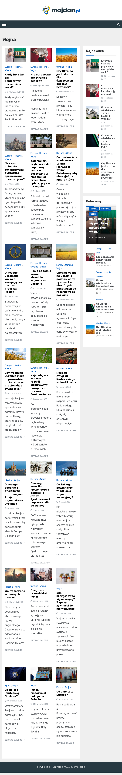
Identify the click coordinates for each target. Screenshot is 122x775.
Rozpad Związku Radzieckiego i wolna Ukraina (66, 377)
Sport (8, 685)
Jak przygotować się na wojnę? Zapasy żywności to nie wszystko (65, 600)
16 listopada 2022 (106, 265)
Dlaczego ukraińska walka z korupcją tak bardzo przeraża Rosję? (13, 282)
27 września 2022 (106, 336)
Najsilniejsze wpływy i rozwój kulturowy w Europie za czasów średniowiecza (40, 385)
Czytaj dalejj (14, 126)
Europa (8, 67)
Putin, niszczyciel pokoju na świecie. (38, 694)
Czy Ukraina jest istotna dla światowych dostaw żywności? (64, 79)
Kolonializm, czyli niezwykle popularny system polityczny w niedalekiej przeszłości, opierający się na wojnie (40, 173)
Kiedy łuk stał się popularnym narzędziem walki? (14, 81)
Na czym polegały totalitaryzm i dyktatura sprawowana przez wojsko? (15, 171)
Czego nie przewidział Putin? (38, 593)
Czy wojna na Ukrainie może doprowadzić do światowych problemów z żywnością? (15, 380)
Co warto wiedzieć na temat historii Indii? (108, 141)
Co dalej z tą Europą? (64, 693)
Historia (18, 67)
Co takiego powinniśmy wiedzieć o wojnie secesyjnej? (64, 491)
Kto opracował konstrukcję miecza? (40, 78)
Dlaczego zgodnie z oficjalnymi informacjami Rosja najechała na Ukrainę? (14, 494)
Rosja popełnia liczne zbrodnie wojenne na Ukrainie (40, 277)
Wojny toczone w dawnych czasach (15, 594)
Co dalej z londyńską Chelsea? (12, 693)
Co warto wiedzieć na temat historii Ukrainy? (108, 113)
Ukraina (60, 67)
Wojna (8, 70)
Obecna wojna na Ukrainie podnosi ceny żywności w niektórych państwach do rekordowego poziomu (66, 284)
